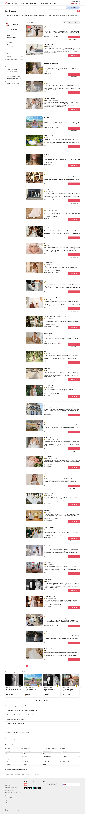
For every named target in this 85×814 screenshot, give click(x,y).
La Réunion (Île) (46, 761)
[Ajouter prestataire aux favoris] (41, 27)
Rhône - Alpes (27, 748)
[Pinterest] (49, 784)
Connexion (72, 3)
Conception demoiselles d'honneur (13, 81)
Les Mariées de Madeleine (50, 81)
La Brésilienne (47, 117)
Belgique (26, 764)
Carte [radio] (78, 22)
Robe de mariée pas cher (10, 741)
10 (49, 666)
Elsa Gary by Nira (48, 227)
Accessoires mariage (9, 774)
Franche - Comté (65, 759)
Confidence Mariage (49, 438)
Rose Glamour (47, 510)
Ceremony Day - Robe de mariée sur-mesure (55, 316)
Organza (46, 244)
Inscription (77, 3)
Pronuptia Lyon (48, 546)
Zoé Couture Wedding (49, 649)
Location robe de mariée (21, 741)
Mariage (6, 7)
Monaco (63, 764)
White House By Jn (49, 173)
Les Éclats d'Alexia (48, 44)
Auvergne (26, 759)
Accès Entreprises (76, 1)
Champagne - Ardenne (9, 759)
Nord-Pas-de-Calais (66, 751)
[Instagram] (52, 784)
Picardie (25, 756)
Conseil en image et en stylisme (13, 83)
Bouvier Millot (47, 368)
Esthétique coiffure (10, 46)
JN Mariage (47, 404)
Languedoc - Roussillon (47, 751)
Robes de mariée (10, 39)
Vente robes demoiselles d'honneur (14, 78)
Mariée (42, 3)
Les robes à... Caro (48, 385)
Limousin (6, 761)
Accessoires (9, 42)
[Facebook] (44, 784)
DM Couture (47, 208)
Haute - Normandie (66, 753)
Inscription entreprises (9, 797)
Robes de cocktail (10, 49)
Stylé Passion (47, 632)
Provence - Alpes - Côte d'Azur (49, 748)
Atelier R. (46, 154)
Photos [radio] (72, 22)
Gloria (45, 475)
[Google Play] (37, 789)
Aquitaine (64, 748)
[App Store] (28, 789)
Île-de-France (7, 748)
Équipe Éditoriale (8, 800)
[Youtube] (54, 784)
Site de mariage (8, 804)
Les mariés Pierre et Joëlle (51, 297)
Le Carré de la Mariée (49, 596)
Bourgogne (64, 756)
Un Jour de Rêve (48, 262)
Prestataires (36, 3)
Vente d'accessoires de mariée (13, 74)
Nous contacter (74, 37)
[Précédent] (5, 686)
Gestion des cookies (9, 790)
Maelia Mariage (48, 190)
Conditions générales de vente (11, 787)
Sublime (46, 351)
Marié (46, 3)
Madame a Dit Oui (48, 493)
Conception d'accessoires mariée (13, 76)
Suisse (44, 764)
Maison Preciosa (48, 333)
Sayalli (45, 281)
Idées (50, 3)
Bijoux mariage (17, 774)
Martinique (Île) (8, 764)
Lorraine (6, 756)
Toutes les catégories (11, 37)
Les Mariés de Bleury (49, 98)
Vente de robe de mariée (12, 67)
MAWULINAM (47, 579)
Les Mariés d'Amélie (49, 615)
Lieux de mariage (29, 3)
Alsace (44, 759)
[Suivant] (79, 686)
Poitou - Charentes (47, 753)
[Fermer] (21, 22)
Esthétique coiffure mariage (26, 774)
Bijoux (8, 44)
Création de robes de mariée (12, 69)
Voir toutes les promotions (42, 700)
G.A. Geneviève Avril (49, 135)
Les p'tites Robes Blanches (51, 63)
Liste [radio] (66, 22)
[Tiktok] (57, 784)
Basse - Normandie (47, 756)
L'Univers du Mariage (49, 527)
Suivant (53, 666)
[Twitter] (47, 784)
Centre (25, 753)
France (66, 784)
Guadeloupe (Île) (65, 761)
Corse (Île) (26, 761)
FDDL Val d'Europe (49, 562)
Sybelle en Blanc (48, 421)
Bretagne (7, 753)
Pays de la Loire (8, 751)
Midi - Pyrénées (27, 751)
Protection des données (9, 788)
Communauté (55, 3)
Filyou (45, 26)
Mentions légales (8, 785)
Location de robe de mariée (12, 71)
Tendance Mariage (48, 456)
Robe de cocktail (36, 774)
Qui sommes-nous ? (8, 799)
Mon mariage (21, 3)
